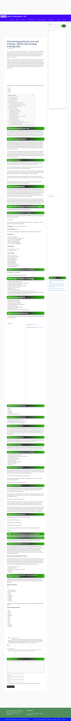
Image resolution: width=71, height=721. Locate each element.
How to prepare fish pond (14, 117)
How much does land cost (14, 112)
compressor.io (40, 327)
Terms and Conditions (42, 719)
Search (50, 24)
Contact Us (59, 719)
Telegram (42, 713)
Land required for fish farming (15, 111)
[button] (69, 19)
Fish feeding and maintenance (15, 119)
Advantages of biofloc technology (14, 106)
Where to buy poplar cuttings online (56, 288)
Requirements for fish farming (15, 110)
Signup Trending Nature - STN (16, 16)
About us (17, 19)
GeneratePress (26, 719)
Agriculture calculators (42, 19)
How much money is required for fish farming (17, 116)
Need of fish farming (13, 99)
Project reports (51, 19)
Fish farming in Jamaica (12, 98)
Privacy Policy (49, 719)
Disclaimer (54, 719)
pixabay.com (34, 324)
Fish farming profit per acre (13, 97)
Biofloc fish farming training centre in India (16, 102)
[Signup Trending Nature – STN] (3, 16)
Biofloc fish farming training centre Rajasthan (17, 104)
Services (35, 719)
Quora (28, 713)
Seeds (58, 19)
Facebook (32, 713)
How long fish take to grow (14, 113)
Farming (22, 19)
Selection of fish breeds (14, 118)
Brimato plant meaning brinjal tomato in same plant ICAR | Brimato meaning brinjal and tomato (25, 649)
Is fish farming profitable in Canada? (16, 123)
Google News (29, 715)
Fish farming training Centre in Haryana (16, 103)
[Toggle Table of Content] (33, 95)
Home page (12, 19)
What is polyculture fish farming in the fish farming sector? (20, 122)
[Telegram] (7, 645)
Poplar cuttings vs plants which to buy (56, 283)
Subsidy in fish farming (14, 115)
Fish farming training (12, 101)
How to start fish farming (13, 108)
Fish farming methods (12, 107)
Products (64, 19)
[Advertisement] (31, 7)
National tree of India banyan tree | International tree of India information (21, 650)
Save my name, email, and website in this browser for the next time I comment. (24, 683)
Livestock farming (11, 648)
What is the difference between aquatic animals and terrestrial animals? (22, 124)
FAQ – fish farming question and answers (16, 121)
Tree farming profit (31, 19)
